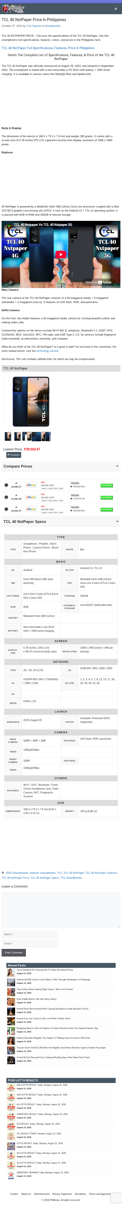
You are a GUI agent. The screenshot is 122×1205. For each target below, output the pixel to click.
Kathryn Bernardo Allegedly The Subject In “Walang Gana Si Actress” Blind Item (53, 1038)
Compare (15, 455)
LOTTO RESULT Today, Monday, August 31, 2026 (40, 1143)
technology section (47, 350)
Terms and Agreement (100, 1194)
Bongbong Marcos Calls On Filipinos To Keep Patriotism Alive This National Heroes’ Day (57, 1028)
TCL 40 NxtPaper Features (101, 872)
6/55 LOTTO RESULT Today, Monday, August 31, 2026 (42, 1085)
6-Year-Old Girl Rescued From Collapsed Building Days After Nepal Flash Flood (53, 1057)
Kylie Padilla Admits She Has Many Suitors (37, 999)
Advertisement (41, 1194)
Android (34, 872)
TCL (59, 872)
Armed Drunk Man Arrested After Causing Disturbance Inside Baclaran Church (53, 1009)
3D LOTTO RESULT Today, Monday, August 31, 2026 (41, 1153)
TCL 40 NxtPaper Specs (44, 877)
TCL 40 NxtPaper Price (15, 877)
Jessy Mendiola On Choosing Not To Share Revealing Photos (45, 970)
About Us (26, 1194)
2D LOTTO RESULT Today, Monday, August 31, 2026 (41, 1163)
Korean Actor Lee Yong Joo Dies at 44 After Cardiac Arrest (43, 1018)
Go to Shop (106, 485)
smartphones (48, 872)
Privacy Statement (62, 1194)
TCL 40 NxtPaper (74, 872)
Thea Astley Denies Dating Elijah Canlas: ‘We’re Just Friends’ (45, 989)
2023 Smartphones (17, 872)
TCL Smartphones (71, 877)
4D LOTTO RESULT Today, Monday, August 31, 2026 (41, 1104)
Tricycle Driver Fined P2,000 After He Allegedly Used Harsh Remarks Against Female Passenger (61, 1047)
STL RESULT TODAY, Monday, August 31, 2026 (39, 1133)
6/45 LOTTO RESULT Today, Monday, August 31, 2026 (42, 1095)
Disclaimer (80, 1194)
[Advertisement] (61, 102)
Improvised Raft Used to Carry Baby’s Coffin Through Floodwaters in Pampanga (54, 979)
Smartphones (53, 25)
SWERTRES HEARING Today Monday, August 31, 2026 (43, 1172)
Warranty (75, 483)
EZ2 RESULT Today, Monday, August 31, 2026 (38, 1124)
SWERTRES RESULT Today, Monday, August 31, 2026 (42, 1114)
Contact (14, 1194)
